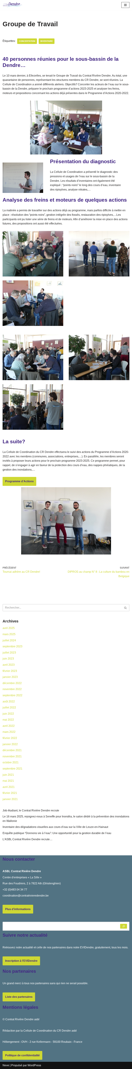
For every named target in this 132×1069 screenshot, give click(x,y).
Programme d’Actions (19, 481)
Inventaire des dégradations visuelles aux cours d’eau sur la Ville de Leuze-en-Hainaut (55, 826)
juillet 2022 (9, 707)
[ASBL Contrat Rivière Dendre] (13, 5)
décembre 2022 (12, 683)
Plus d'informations (18, 909)
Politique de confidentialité (22, 1055)
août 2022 (9, 701)
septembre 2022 (12, 695)
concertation (27, 41)
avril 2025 (9, 628)
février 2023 (10, 670)
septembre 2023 (12, 646)
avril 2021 (9, 786)
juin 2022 (8, 713)
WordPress (34, 1065)
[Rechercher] (125, 607)
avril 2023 (9, 664)
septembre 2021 (12, 768)
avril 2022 (9, 725)
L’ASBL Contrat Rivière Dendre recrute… (27, 839)
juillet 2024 (9, 640)
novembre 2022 (12, 689)
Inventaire (46, 41)
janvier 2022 (10, 744)
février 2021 (10, 792)
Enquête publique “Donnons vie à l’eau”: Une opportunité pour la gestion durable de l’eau (57, 833)
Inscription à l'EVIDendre (21, 960)
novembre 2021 (12, 756)
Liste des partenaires (18, 996)
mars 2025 (9, 634)
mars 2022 (9, 731)
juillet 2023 (9, 652)
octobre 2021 (11, 762)
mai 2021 (8, 780)
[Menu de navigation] (125, 5)
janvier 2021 (10, 799)
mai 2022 (8, 719)
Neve (6, 1065)
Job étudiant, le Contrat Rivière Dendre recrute (31, 810)
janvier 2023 (10, 676)
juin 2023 (8, 658)
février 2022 (10, 738)
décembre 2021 (12, 750)
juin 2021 (8, 774)
